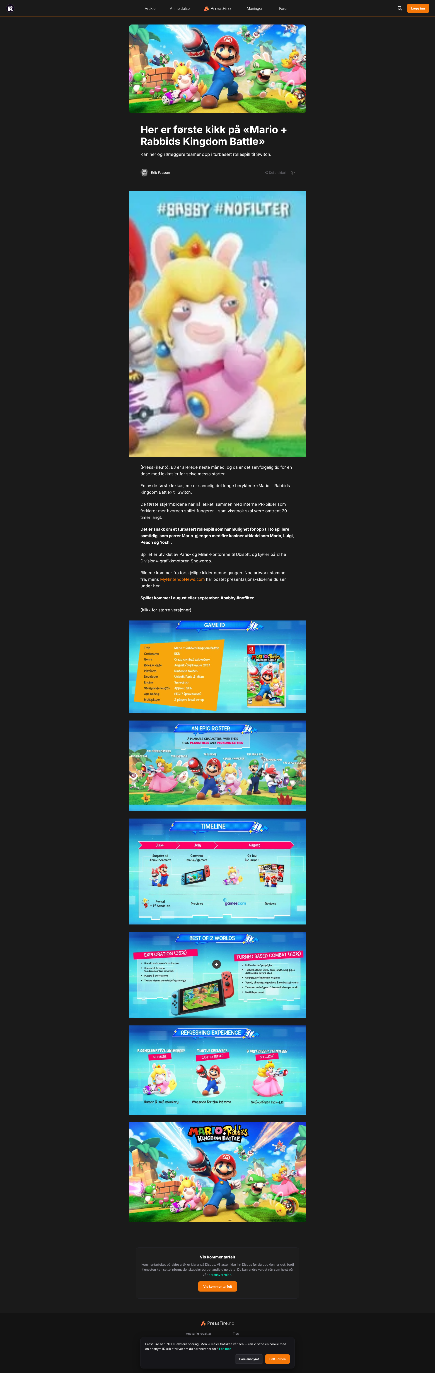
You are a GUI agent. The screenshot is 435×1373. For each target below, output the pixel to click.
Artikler (151, 8)
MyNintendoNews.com (182, 579)
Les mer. (225, 1349)
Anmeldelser (180, 8)
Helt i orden (277, 1359)
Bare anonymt (249, 1359)
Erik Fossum (160, 172)
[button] (217, 1273)
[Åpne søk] (400, 8)
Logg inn (418, 8)
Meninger (255, 8)
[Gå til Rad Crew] (10, 8)
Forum (284, 8)
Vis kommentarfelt (217, 1286)
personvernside (219, 1275)
